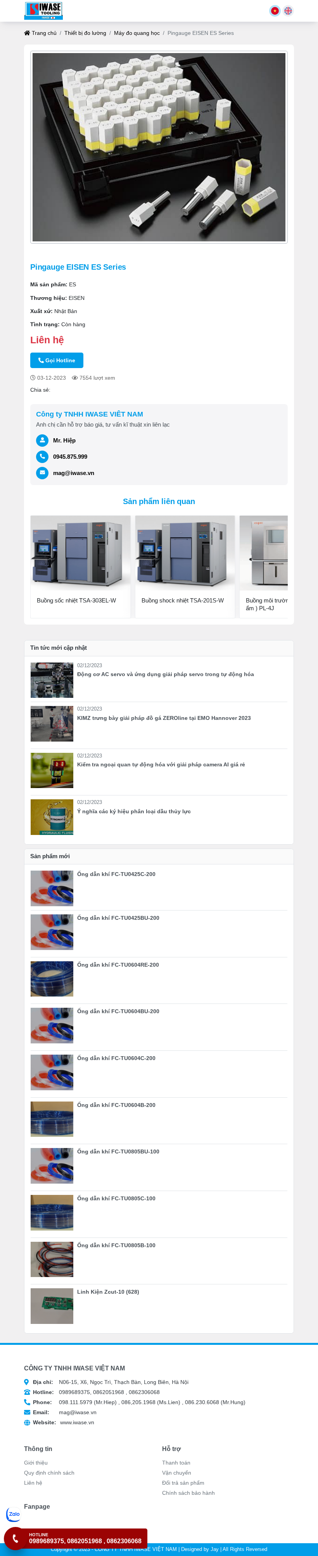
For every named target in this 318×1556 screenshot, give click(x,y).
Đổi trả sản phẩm (183, 1483)
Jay (215, 1549)
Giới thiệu (36, 1463)
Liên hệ (33, 1483)
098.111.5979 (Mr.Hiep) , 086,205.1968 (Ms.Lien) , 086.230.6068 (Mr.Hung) (139, 1402)
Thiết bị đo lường (85, 33)
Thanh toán (176, 1463)
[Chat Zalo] (76, 1514)
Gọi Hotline (60, 360)
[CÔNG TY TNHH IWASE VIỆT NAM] (43, 11)
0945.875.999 (70, 456)
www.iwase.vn (63, 1422)
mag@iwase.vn (73, 473)
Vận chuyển (176, 1473)
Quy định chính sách (49, 1473)
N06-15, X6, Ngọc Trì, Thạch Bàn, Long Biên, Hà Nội (110, 1382)
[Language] (275, 11)
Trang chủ (43, 33)
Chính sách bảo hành (188, 1493)
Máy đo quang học (137, 33)
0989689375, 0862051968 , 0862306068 (96, 1392)
